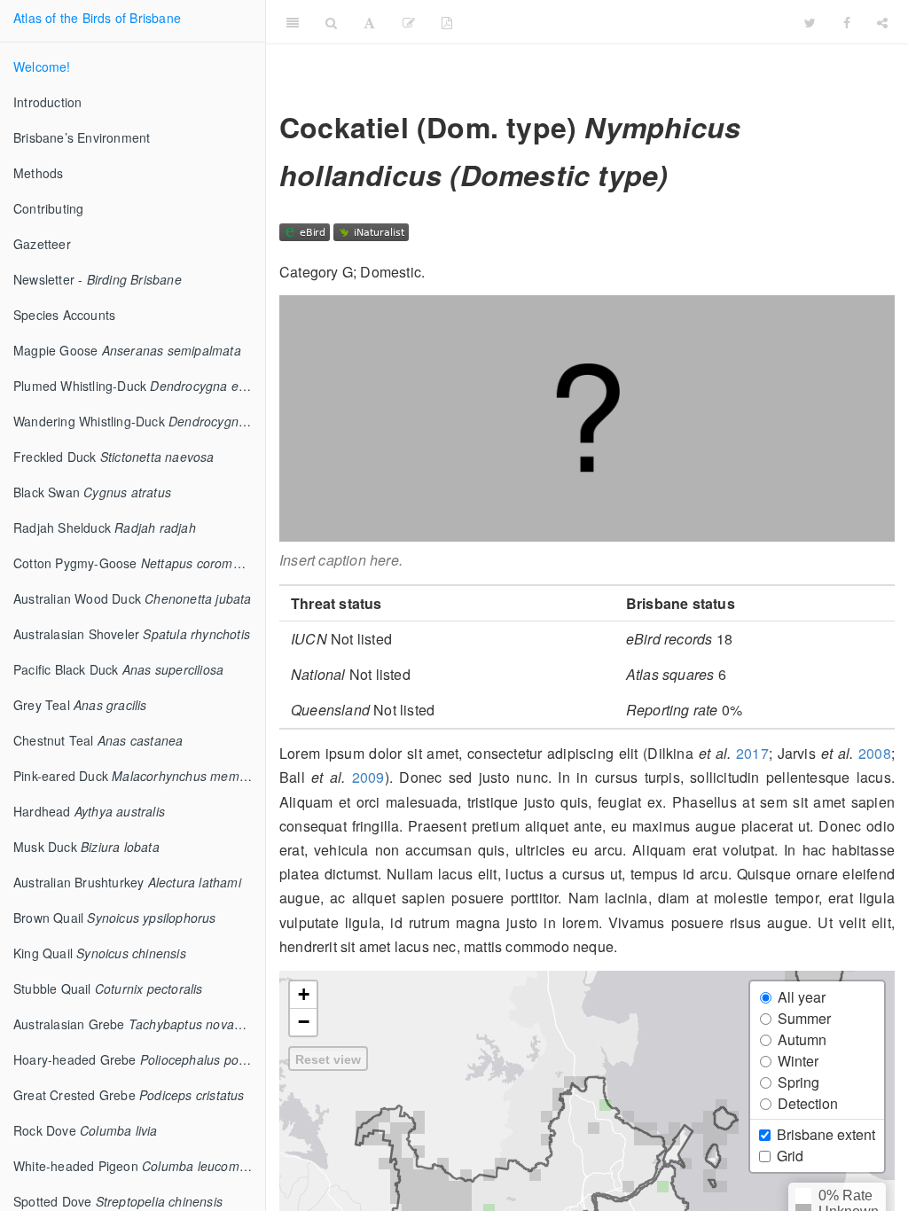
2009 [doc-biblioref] (368, 777)
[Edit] (408, 22)
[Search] (331, 22)
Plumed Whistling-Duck (139, 386)
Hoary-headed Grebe (139, 1059)
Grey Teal (80, 705)
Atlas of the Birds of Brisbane (97, 18)
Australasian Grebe (139, 1024)
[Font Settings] (369, 22)
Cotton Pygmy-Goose (139, 563)
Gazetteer (42, 244)
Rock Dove (85, 1130)
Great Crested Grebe (129, 1095)
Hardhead (89, 811)
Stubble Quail (108, 988)
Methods (38, 173)
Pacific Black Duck (118, 669)
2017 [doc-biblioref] (752, 753)
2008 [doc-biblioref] (874, 753)
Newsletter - (97, 279)
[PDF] (447, 22)
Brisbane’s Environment (81, 137)
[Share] (882, 22)
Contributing (48, 208)
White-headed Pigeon (134, 1166)
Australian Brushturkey (127, 882)
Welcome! (42, 66)
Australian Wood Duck (132, 598)
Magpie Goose (127, 350)
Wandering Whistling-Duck (139, 421)
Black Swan (92, 492)
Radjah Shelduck (104, 527)
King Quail (99, 953)
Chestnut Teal (98, 740)
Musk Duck (86, 847)
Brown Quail (114, 917)
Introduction (47, 102)
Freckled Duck (114, 456)
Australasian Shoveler (131, 634)
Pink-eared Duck (139, 776)
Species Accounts (64, 315)
